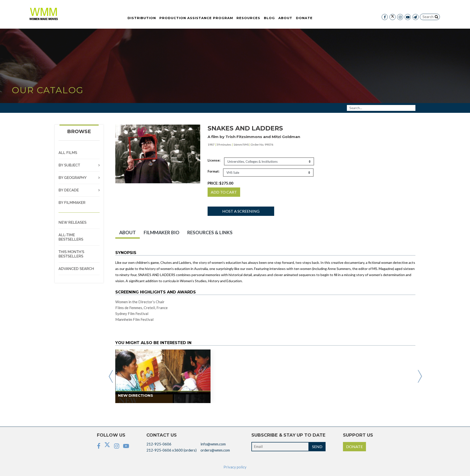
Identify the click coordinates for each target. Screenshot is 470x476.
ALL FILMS (68, 153)
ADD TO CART (224, 192)
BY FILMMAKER (72, 202)
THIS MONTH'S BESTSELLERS (71, 254)
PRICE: (220, 183)
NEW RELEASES (72, 222)
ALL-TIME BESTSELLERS (71, 237)
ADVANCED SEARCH (76, 269)
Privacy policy (235, 467)
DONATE (354, 446)
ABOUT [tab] (127, 232)
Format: (213, 171)
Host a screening (240, 211)
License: (214, 160)
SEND (317, 446)
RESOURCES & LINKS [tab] (210, 232)
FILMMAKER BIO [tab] (161, 232)
